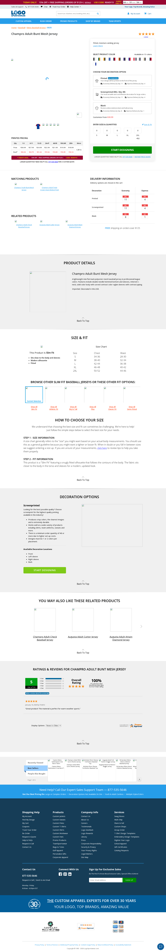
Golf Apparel (58, 850)
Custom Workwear (60, 833)
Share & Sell (119, 823)
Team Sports (115, 21)
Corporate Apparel (60, 857)
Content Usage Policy (88, 945)
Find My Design (28, 819)
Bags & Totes (58, 847)
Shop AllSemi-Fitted (132, 407)
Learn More (98, 46)
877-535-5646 (33, 7)
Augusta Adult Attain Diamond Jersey (75, 226)
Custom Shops (120, 826)
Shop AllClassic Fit (112, 407)
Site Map (84, 857)
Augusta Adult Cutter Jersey (49, 225)
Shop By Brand (93, 21)
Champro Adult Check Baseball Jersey (24, 226)
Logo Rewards (87, 833)
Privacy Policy (39, 945)
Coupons (25, 826)
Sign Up (129, 880)
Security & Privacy (88, 847)
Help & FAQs (27, 840)
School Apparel (120, 843)
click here (102, 447)
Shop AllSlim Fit (34, 407)
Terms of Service (52, 945)
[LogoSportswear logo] (18, 16)
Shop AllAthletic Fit (53, 407)
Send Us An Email (43, 880)
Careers (84, 823)
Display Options (38, 725)
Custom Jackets (59, 816)
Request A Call (28, 843)
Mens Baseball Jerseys (36, 27)
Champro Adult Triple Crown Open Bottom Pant (49, 188)
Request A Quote (29, 836)
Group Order (119, 830)
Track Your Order (59, 7)
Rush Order (46, 21)
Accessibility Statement (123, 945)
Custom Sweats (59, 819)
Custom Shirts (58, 830)
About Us (85, 819)
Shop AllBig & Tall (73, 407)
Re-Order (26, 833)
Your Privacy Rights (89, 850)
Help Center (74, 7)
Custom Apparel (24, 21)
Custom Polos (58, 823)
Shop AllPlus (93, 407)
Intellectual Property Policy (69, 945)
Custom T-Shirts (59, 826)
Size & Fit (148, 124)
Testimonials (86, 826)
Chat (45, 7)
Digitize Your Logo (122, 840)
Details (88, 2)
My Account (27, 816)
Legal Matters (87, 854)
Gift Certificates (120, 847)
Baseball (21, 27)
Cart (147, 13)
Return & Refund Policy (105, 945)
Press (83, 840)
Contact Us (26, 847)
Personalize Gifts (59, 854)
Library (84, 836)
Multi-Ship (118, 819)
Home (14, 27)
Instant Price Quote (143, 157)
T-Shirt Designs (124, 833)
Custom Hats (58, 836)
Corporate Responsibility (91, 843)
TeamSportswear (60, 843)
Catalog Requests (121, 850)
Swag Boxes (119, 816)
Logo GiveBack (87, 830)
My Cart (25, 823)
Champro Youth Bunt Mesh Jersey (24, 188)
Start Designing (122, 150)
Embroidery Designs (126, 836)
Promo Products (68, 21)
